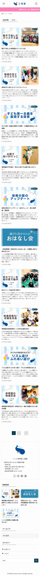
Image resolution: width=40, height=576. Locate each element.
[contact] (25, 476)
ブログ (6, 553)
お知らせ (7, 549)
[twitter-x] (14, 476)
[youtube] (21, 476)
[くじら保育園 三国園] (20, 3)
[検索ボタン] (36, 3)
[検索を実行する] (36, 561)
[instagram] (18, 476)
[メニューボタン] (3, 3)
